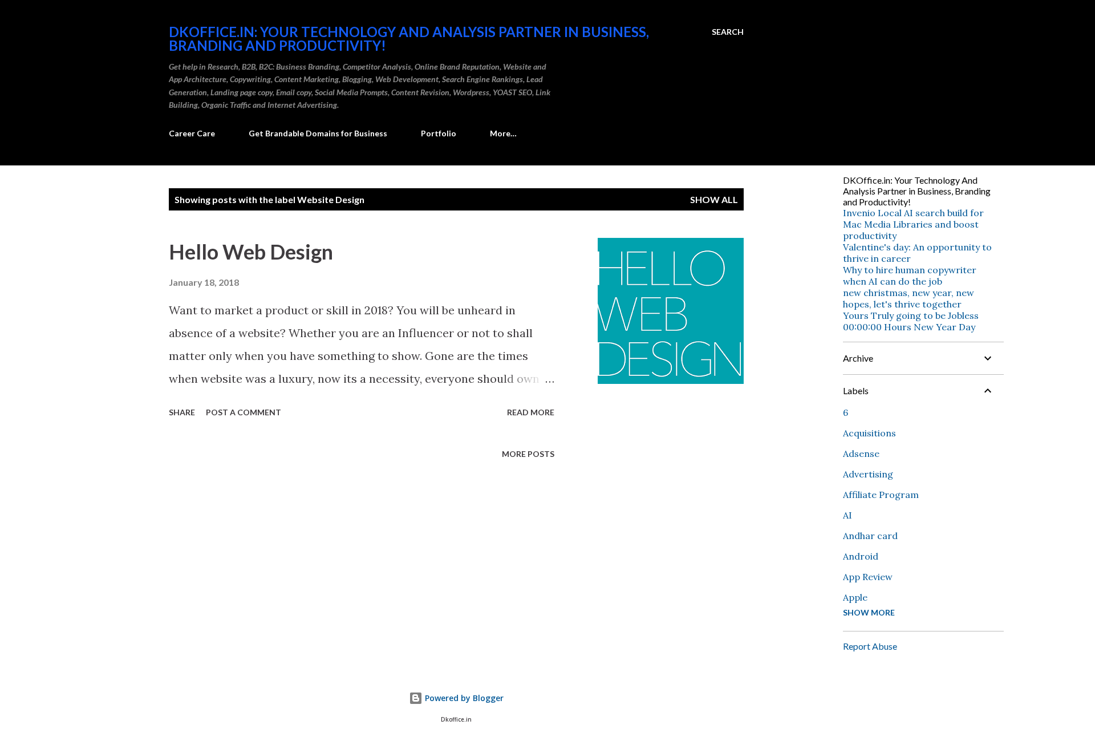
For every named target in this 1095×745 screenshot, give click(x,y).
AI (847, 515)
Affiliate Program (881, 494)
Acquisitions (869, 433)
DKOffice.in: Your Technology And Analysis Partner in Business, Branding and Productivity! (409, 38)
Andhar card (870, 535)
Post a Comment (243, 412)
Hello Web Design (251, 251)
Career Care (192, 133)
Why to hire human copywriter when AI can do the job (909, 275)
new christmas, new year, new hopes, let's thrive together (908, 298)
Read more (530, 412)
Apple (855, 597)
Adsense (861, 453)
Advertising (868, 474)
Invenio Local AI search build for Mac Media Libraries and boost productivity (913, 224)
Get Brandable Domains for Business (318, 133)
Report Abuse (870, 646)
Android (860, 556)
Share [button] (182, 412)
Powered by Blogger (463, 698)
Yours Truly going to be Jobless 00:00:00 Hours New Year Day (911, 321)
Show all (714, 199)
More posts (528, 454)
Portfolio (438, 133)
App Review (868, 576)
